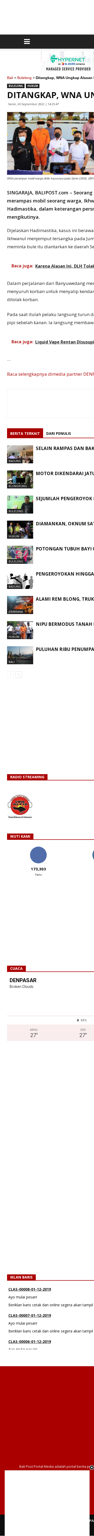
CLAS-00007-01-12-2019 (29, 1311)
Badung (15, 461)
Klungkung (18, 486)
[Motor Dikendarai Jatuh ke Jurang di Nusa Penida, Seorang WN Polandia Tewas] (20, 479)
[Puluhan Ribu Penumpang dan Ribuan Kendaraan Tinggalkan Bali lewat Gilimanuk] (20, 655)
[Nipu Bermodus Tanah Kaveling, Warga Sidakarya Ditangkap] (20, 630)
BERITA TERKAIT (25, 433)
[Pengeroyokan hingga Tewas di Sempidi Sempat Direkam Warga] (20, 580)
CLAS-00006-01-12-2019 (29, 1337)
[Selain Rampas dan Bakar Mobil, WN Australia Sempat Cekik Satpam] (20, 454)
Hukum (32, 86)
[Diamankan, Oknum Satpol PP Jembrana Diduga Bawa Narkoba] (20, 530)
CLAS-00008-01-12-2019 (29, 1285)
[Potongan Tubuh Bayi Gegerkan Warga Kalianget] (20, 555)
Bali (10, 78)
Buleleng (24, 78)
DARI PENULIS (58, 433)
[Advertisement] (47, 1503)
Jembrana (16, 612)
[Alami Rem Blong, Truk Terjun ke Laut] (20, 605)
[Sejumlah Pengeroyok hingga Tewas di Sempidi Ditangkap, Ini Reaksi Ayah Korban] (20, 505)
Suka (38, 849)
